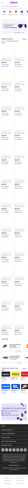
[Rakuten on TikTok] (6, 449)
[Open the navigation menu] (2, 2)
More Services (7, 483)
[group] (7, 56)
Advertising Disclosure (14, 465)
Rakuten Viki (8, 478)
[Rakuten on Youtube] (17, 449)
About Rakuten (20, 483)
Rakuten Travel (20, 480)
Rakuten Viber (20, 478)
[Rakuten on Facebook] (10, 449)
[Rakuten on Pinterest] (21, 449)
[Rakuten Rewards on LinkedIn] (25, 449)
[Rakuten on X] (14, 449)
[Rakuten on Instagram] (2, 449)
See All (24, 39)
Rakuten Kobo (7, 480)
